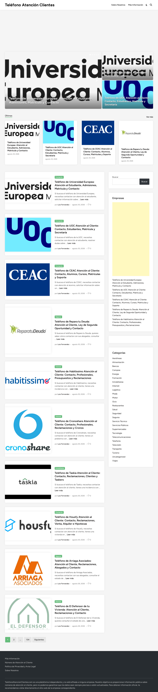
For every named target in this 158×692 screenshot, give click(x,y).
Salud (114, 409)
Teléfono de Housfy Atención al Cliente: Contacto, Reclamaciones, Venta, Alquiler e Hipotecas (75, 520)
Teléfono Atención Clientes (29, 5)
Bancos (115, 366)
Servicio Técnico (119, 421)
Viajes (115, 461)
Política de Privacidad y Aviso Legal (20, 666)
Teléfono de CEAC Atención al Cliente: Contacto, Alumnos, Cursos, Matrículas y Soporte (97, 151)
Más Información (135, 5)
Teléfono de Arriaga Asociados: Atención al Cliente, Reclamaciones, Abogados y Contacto (76, 564)
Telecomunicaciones (121, 437)
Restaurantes (118, 405)
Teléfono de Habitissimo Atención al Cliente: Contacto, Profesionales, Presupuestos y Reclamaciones (76, 375)
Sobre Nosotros (118, 5)
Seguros (58, 317)
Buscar (115, 177)
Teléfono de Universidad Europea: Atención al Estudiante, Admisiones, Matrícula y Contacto (76, 185)
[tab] (8, 115)
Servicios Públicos (120, 425)
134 (27, 639)
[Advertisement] (79, 28)
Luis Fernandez (63, 205)
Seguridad (116, 413)
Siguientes (39, 639)
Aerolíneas (117, 358)
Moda (114, 394)
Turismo (115, 453)
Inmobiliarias (60, 468)
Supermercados (119, 429)
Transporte (117, 449)
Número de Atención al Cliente (18, 662)
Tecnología (117, 433)
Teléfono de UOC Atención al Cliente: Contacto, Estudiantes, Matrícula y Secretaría (77, 229)
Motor (115, 398)
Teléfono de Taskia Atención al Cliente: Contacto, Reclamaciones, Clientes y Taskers (77, 476)
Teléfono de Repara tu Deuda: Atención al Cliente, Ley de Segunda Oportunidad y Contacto (76, 325)
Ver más (149, 117)
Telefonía (116, 441)
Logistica (116, 390)
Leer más (84, 199)
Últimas (8, 115)
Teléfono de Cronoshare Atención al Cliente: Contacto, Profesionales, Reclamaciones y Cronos (76, 424)
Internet (58, 367)
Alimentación (118, 362)
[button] (90, 54)
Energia (115, 374)
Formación (59, 177)
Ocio (114, 401)
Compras (116, 370)
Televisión (116, 445)
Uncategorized (118, 457)
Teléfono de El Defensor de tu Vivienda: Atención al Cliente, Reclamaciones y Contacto (72, 609)
